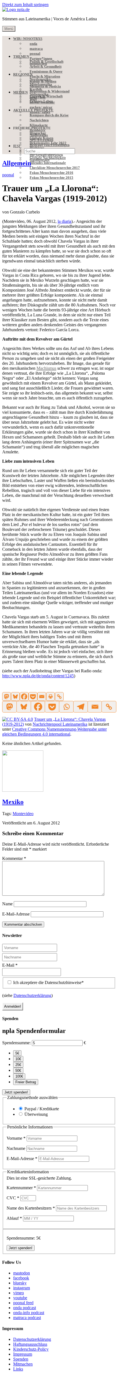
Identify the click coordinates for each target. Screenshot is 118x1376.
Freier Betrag (25, 1082)
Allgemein (16, 163)
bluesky (20, 1283)
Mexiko (13, 801)
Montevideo (23, 813)
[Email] (41, 696)
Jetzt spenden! (16, 1092)
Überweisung (36, 1114)
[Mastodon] (6, 696)
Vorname (16, 1138)
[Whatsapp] (66, 706)
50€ (18, 1070)
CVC (13, 1198)
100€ (19, 1076)
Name (7, 903)
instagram (21, 1287)
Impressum (22, 1354)
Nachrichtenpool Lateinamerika (60, 724)
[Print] (50, 696)
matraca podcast (27, 1317)
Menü (8, 29)
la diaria (64, 221)
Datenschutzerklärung (32, 995)
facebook (21, 1278)
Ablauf (14, 1218)
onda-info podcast (28, 1312)
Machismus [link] (46, 368)
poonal (8, 174)
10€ (18, 1059)
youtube (20, 1297)
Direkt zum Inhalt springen (25, 4)
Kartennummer (21, 1187)
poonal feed (23, 1302)
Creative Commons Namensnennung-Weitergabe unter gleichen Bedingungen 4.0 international (54, 731)
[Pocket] (33, 696)
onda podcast (24, 1307)
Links (18, 1369)
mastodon (21, 1273)
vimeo (18, 1292)
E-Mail (10, 965)
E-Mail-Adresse (16, 914)
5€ (17, 1053)
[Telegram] (80, 706)
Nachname (16, 1148)
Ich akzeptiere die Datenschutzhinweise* (48, 982)
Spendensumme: (16, 1042)
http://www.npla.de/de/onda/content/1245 (38, 675)
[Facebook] (24, 696)
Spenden (20, 1359)
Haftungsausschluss (30, 1344)
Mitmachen (23, 1364)
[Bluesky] (15, 696)
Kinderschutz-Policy (31, 1349)
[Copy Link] (59, 696)
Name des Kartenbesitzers (31, 1208)
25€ (18, 1065)
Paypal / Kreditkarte (41, 1108)
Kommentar (14, 858)
